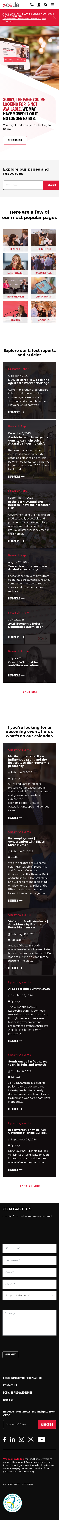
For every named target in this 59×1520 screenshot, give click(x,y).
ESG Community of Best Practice (22, 1378)
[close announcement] (54, 17)
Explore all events (29, 1186)
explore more (29, 692)
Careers (8, 1400)
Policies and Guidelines (17, 1392)
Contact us (10, 1385)
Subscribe (46, 1424)
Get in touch (15, 140)
